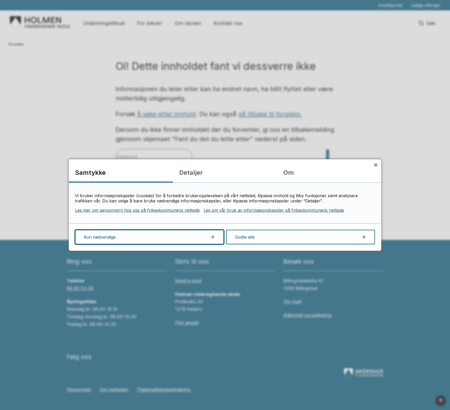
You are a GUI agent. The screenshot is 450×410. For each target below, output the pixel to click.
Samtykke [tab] (90, 172)
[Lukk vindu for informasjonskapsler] (375, 164)
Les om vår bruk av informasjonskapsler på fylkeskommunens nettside (274, 210)
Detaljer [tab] (191, 172)
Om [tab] (288, 172)
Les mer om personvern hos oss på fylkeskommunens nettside (137, 210)
